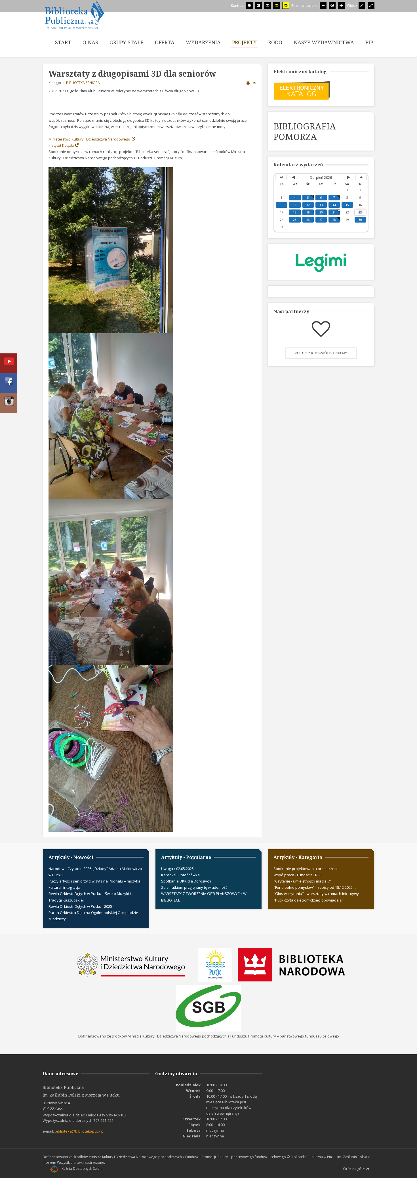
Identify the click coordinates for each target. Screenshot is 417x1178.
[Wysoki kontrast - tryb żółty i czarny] (285, 5)
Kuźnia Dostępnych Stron (82, 1168)
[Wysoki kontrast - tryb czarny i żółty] (276, 5)
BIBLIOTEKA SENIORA (83, 82)
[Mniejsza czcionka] (323, 5)
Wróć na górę (354, 1168)
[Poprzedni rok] (281, 177)
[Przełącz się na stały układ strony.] (362, 5)
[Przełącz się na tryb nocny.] (258, 5)
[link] (92, 139)
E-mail (254, 83)
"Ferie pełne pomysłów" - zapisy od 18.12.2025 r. (314, 887)
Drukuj (248, 83)
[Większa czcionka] (341, 5)
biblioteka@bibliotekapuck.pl (79, 1131)
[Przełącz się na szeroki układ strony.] (371, 5)
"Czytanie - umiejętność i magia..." (302, 881)
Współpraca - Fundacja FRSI (297, 874)
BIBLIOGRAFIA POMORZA (304, 131)
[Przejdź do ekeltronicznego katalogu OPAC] (301, 89)
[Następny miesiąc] (349, 177)
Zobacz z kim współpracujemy (321, 353)
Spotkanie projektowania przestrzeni (305, 868)
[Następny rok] (361, 177)
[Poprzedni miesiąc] (293, 177)
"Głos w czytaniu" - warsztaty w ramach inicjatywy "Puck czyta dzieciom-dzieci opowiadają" (316, 896)
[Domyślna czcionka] (332, 5)
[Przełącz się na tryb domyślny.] (249, 5)
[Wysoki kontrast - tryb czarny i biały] (267, 5)
